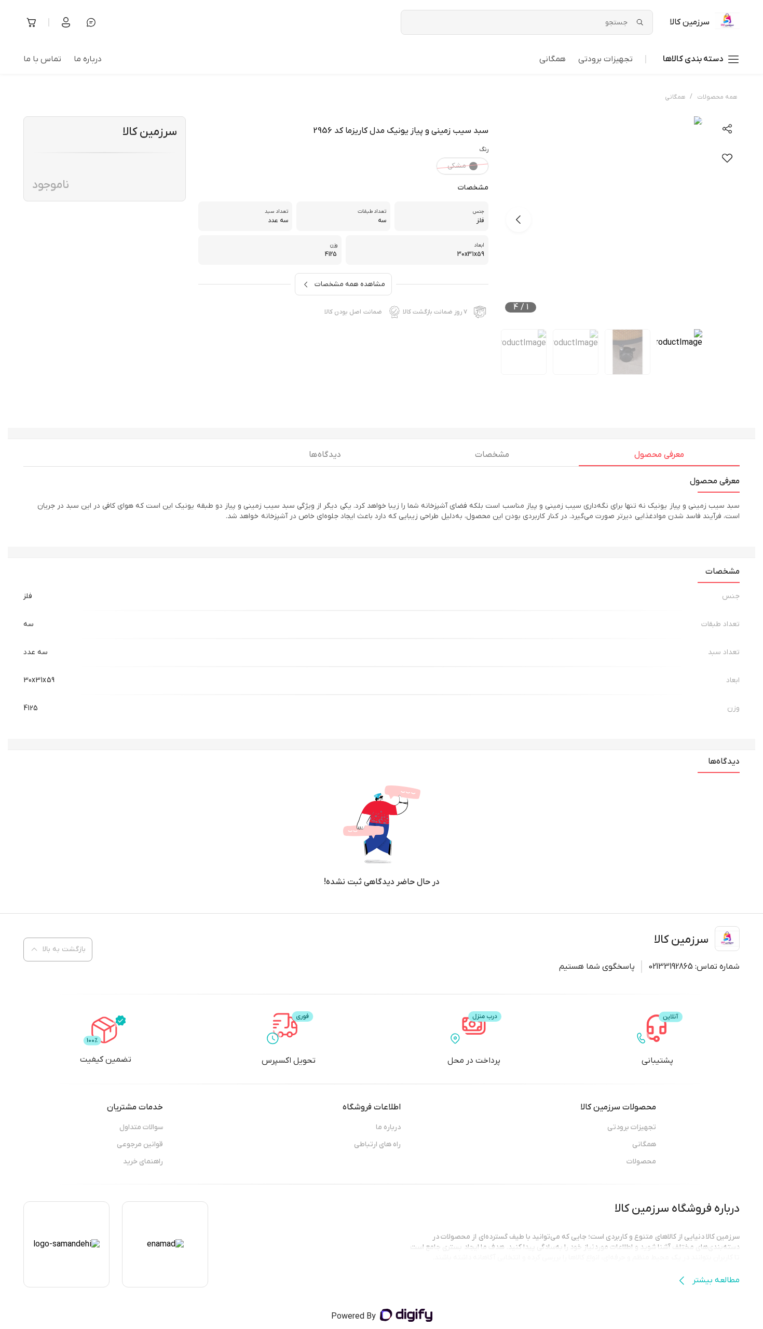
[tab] (659, 457)
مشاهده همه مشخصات (350, 284)
